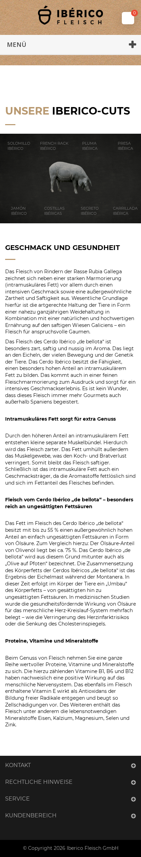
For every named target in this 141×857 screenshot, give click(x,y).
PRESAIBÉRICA (125, 146)
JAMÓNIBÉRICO (19, 211)
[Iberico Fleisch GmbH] (70, 15)
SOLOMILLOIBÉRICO (19, 146)
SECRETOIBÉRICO (90, 211)
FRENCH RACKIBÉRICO (54, 146)
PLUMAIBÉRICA (90, 146)
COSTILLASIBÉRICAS (54, 211)
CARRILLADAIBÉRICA (125, 211)
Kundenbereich (30, 815)
